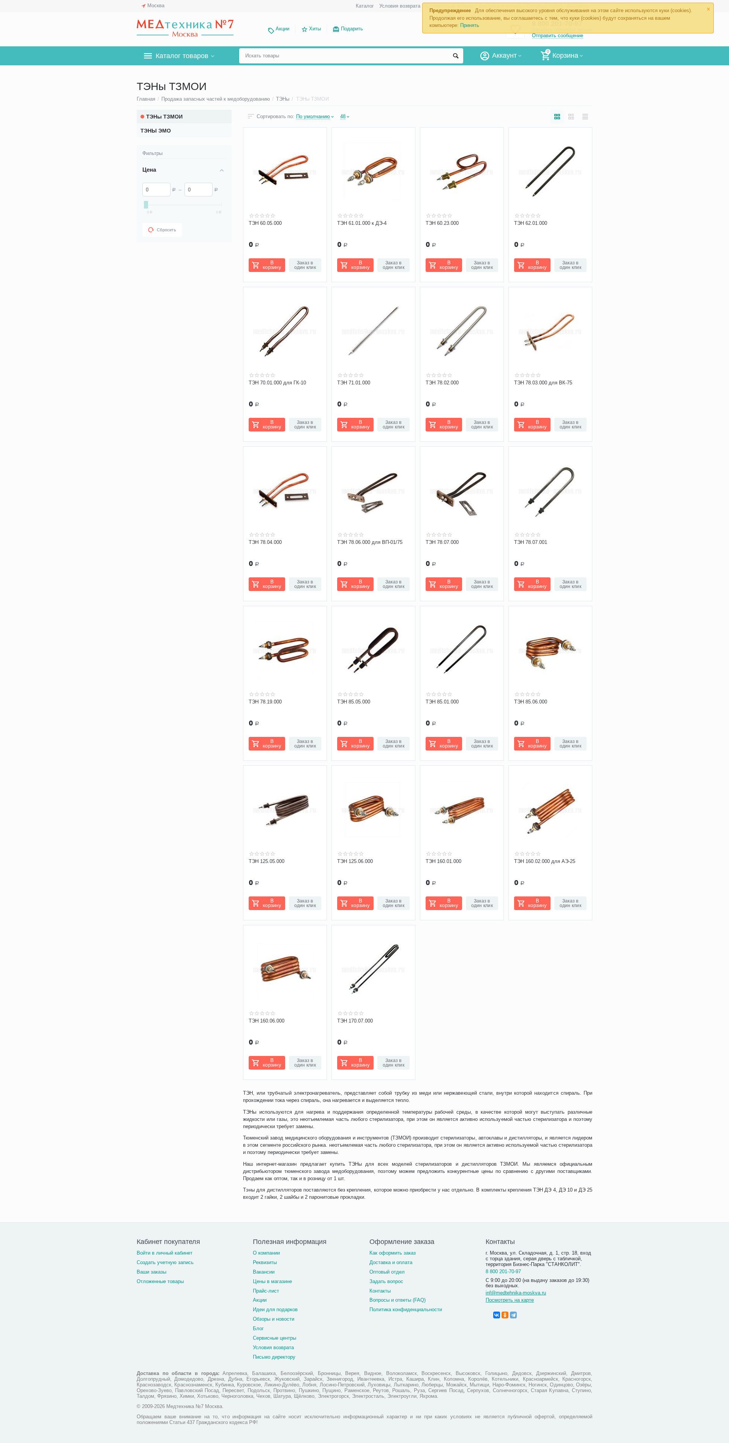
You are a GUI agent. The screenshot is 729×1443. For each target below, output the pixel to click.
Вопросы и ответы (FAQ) (397, 1300)
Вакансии (264, 1272)
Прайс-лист (266, 1291)
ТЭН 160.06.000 (266, 1021)
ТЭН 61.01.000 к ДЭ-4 (362, 223)
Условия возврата (399, 6)
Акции (282, 29)
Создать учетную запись (165, 1262)
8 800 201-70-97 (503, 1271)
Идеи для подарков (275, 1309)
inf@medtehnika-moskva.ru (516, 1293)
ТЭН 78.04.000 (265, 542)
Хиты (315, 29)
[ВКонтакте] (496, 1315)
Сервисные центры (274, 1338)
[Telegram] (513, 1315)
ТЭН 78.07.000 (442, 542)
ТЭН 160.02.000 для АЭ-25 (544, 861)
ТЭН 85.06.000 (530, 702)
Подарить (352, 29)
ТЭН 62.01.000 (530, 223)
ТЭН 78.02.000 (442, 383)
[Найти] (455, 55)
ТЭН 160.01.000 (443, 861)
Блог (258, 1328)
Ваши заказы (151, 1272)
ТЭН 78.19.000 (265, 702)
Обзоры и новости (273, 1319)
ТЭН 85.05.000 (353, 702)
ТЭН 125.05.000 (266, 861)
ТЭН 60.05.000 (265, 223)
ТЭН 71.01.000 (353, 383)
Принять (469, 25)
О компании (266, 1253)
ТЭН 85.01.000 (442, 702)
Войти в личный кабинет (165, 1253)
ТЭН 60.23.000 (442, 223)
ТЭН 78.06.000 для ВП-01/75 (369, 542)
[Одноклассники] (505, 1315)
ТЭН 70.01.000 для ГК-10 (277, 383)
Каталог (365, 6)
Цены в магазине (272, 1281)
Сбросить (166, 230)
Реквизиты (265, 1262)
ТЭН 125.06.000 (355, 861)
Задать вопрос (386, 1281)
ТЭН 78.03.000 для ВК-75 (543, 383)
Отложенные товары (160, 1281)
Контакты (380, 1291)
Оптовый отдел (387, 1272)
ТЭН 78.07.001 (530, 542)
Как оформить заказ (392, 1253)
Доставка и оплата (390, 1262)
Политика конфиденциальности (405, 1309)
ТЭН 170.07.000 (355, 1021)
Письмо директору (274, 1357)
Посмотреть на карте (510, 1300)
